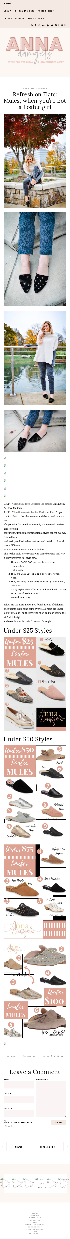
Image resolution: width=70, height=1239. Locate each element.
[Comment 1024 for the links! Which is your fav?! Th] (17, 1183)
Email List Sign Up (35, 1225)
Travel (35, 1222)
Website (8, 1108)
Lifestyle (35, 1220)
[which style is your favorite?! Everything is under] (64, 1183)
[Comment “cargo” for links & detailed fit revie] (29, 1183)
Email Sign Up (36, 18)
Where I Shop (46, 11)
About (7, 11)
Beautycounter (14, 18)
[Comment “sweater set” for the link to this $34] (6, 1183)
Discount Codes (25, 11)
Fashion (42, 88)
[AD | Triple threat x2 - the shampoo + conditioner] (41, 1183)
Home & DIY (35, 1218)
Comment (30, 1056)
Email (7, 1094)
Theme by (34, 1234)
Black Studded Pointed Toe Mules (33, 503)
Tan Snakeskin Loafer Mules (30, 512)
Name (7, 1079)
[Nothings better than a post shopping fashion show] (52, 1183)
